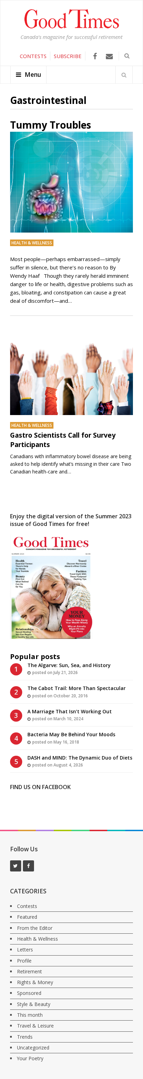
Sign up (72, 115)
